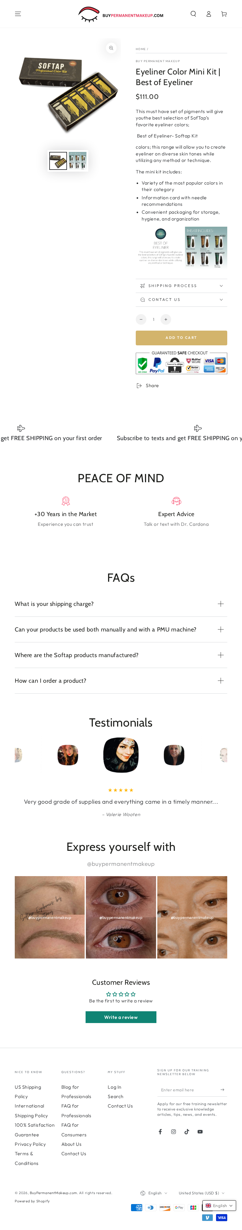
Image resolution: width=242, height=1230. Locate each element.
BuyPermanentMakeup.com (53, 1193)
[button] (193, 13)
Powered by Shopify (32, 1201)
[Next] (221, 755)
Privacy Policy (30, 1144)
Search (116, 1096)
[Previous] (21, 755)
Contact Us (73, 1153)
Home (141, 49)
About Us (71, 1144)
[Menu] (18, 13)
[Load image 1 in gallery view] (58, 161)
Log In (115, 1087)
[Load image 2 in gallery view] (77, 161)
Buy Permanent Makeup (158, 61)
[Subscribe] (223, 1089)
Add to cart (181, 337)
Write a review (121, 1017)
